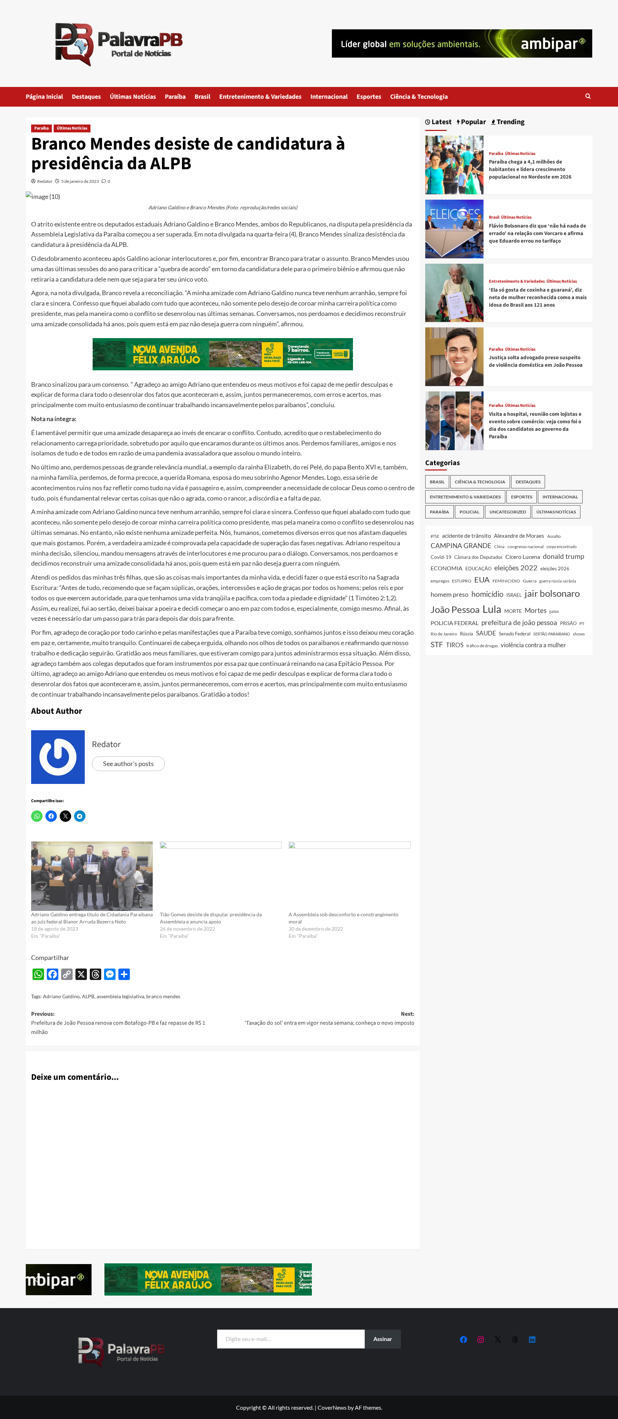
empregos (440, 581)
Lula (491, 609)
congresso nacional (525, 546)
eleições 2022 (516, 567)
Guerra (529, 581)
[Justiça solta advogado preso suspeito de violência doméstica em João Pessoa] (454, 355)
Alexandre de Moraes (519, 535)
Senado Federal (514, 634)
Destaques (86, 96)
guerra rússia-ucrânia (557, 581)
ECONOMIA (446, 568)
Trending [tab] (510, 122)
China (499, 546)
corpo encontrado (561, 546)
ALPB (88, 996)
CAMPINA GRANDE (461, 545)
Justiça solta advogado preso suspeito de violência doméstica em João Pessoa (536, 361)
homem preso (450, 594)
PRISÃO (568, 623)
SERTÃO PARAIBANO (551, 634)
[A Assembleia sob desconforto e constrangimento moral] (349, 876)
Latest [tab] (441, 122)
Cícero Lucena (522, 557)
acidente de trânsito (466, 535)
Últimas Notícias (133, 96)
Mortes (535, 610)
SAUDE (486, 633)
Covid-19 (441, 557)
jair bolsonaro (552, 593)
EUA (482, 579)
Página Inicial (44, 96)
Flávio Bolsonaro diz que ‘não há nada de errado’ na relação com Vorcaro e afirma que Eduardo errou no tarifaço (537, 233)
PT (581, 623)
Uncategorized (508, 512)
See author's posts (128, 763)
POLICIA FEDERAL (455, 622)
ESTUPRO (461, 581)
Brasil (202, 96)
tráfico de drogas (482, 645)
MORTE (513, 611)
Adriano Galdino (61, 996)
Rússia (466, 634)
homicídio (487, 594)
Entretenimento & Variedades (260, 96)
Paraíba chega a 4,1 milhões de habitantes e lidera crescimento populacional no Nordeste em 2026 (530, 169)
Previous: (118, 1023)
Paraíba (175, 96)
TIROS (455, 645)
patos (554, 611)
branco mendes (163, 996)
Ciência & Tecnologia (419, 96)
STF (437, 644)
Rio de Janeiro (444, 633)
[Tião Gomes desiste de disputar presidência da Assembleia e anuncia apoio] (220, 876)
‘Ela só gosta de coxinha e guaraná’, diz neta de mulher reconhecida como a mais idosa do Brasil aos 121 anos (538, 297)
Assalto (554, 536)
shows (579, 634)
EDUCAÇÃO (478, 568)
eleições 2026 (554, 568)
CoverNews (332, 1407)
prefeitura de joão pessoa (519, 622)
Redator (45, 181)
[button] (588, 97)
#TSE (435, 536)
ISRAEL (514, 595)
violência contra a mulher (533, 645)
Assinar (382, 1338)
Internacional (329, 96)
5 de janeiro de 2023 (80, 181)
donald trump (563, 556)
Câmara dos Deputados (478, 557)
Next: (330, 1018)
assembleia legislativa (120, 996)
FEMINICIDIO (506, 581)
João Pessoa (455, 609)
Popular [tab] (473, 122)
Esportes (369, 96)
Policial (469, 512)
